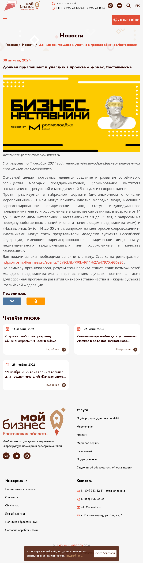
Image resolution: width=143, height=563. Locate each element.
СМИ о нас (12, 505)
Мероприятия (85, 427)
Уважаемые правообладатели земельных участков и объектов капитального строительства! (107, 338)
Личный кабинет (15, 514)
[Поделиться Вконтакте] (12, 301)
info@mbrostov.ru (90, 507)
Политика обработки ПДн (21, 522)
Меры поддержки (88, 443)
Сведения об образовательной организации (104, 468)
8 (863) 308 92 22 (92, 499)
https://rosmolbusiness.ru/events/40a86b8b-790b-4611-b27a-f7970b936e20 (63, 262)
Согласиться (105, 553)
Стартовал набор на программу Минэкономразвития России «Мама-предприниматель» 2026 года (31, 338)
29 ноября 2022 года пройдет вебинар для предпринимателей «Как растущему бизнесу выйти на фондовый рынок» (34, 374)
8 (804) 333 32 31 (91, 491)
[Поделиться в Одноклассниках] (36, 301)
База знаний (84, 451)
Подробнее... (74, 556)
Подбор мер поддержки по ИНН (98, 418)
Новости (28, 44)
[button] (126, 20)
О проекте (11, 497)
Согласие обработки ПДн (21, 530)
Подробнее (52, 349)
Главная (11, 44)
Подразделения (87, 459)
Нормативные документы (20, 489)
